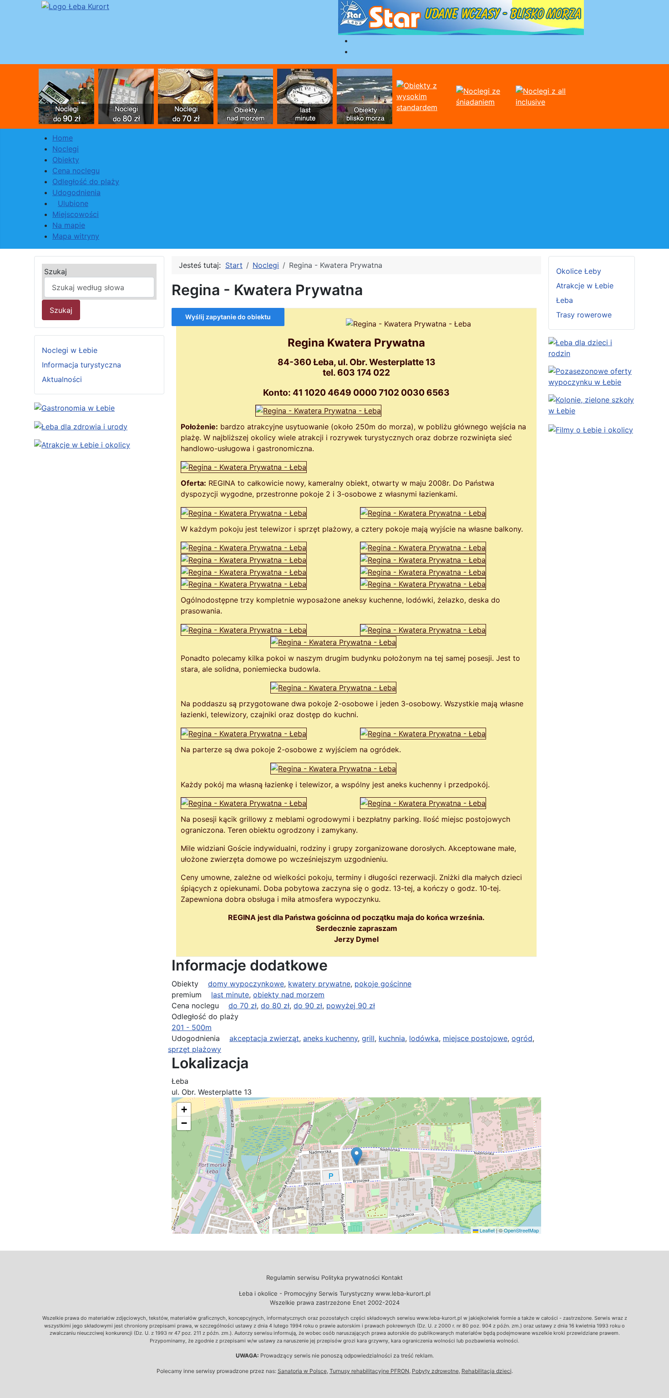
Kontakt (392, 1277)
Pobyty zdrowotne (435, 1371)
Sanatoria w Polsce (302, 1371)
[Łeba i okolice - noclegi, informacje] (75, 5)
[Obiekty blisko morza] (364, 95)
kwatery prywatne (319, 983)
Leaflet (486, 1230)
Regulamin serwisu (292, 1277)
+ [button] (184, 1109)
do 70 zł (242, 1005)
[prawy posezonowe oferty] (591, 375)
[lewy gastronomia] (74, 407)
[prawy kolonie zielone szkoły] (591, 404)
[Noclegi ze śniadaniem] (484, 95)
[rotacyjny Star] (461, 16)
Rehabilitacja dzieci (486, 1371)
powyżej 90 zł (350, 1005)
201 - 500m (192, 1027)
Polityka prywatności (350, 1277)
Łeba (564, 300)
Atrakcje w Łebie (584, 285)
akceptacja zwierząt (264, 1038)
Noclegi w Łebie (69, 350)
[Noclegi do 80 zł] (126, 95)
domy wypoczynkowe (246, 983)
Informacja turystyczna (81, 364)
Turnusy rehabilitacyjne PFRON (369, 1371)
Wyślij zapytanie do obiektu (228, 317)
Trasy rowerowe (584, 314)
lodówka (424, 1038)
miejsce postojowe (475, 1038)
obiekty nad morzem (288, 994)
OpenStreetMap (521, 1230)
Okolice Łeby (578, 271)
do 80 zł (275, 1005)
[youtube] (590, 428)
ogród (522, 1038)
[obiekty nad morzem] (245, 95)
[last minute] (305, 95)
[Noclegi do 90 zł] (66, 95)
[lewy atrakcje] (82, 444)
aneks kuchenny (330, 1038)
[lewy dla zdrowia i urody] (80, 425)
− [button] (184, 1123)
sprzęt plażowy (194, 1049)
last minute (230, 994)
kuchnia (392, 1038)
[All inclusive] (543, 95)
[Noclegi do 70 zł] (185, 95)
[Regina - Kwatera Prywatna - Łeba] (318, 409)
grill (368, 1038)
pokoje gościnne (383, 983)
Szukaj (55, 271)
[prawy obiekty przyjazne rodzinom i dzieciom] (591, 347)
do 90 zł (308, 1005)
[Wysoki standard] (424, 95)
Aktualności (62, 379)
